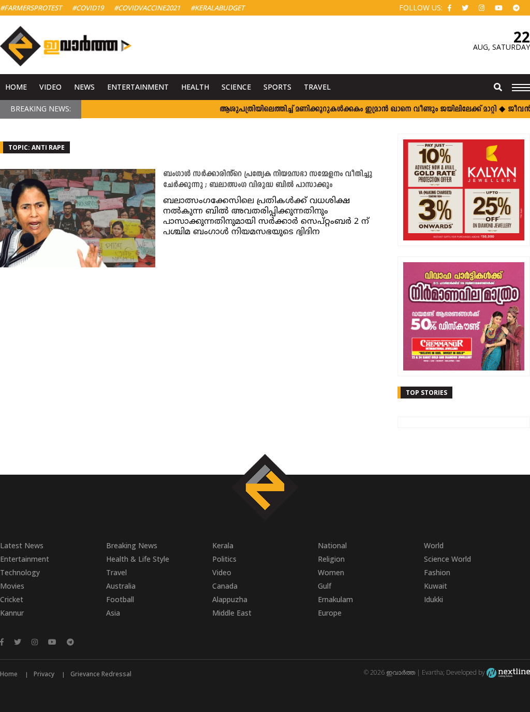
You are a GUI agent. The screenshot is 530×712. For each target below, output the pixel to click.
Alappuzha (229, 599)
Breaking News (131, 545)
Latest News (21, 545)
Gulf (324, 586)
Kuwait (435, 586)
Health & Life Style (137, 559)
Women (331, 572)
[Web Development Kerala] (508, 672)
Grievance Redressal (100, 674)
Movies (12, 586)
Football (120, 599)
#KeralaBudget (217, 7)
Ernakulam (335, 599)
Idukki (433, 599)
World (434, 545)
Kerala (222, 545)
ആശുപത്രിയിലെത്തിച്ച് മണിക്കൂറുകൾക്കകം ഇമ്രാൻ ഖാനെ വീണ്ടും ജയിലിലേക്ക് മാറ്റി (349, 109)
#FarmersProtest (31, 7)
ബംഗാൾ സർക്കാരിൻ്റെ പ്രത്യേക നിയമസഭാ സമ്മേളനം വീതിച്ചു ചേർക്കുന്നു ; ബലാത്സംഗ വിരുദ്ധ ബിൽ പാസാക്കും (267, 180)
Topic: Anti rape (36, 147)
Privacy (44, 674)
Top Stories (426, 392)
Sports (277, 87)
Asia (113, 613)
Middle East (232, 613)
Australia (121, 586)
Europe (330, 613)
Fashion (437, 572)
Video (50, 87)
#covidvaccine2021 (147, 7)
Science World (447, 559)
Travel (317, 87)
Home (16, 87)
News (84, 87)
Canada (225, 586)
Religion (331, 559)
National (332, 545)
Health (195, 87)
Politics (224, 559)
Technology (20, 572)
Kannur (12, 613)
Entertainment (138, 87)
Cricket (11, 599)
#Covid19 (88, 7)
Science (236, 87)
